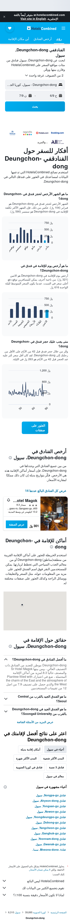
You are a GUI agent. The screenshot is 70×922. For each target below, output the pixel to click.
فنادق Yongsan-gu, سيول (50, 806)
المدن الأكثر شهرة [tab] (26, 758)
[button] (4, 16)
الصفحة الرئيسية (58, 912)
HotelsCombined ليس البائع (45, 881)
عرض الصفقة (16, 524)
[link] (35, 428)
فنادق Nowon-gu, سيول (51, 811)
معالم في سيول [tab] (55, 776)
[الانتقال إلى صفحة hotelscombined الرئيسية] (41, 28)
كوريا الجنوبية (39, 912)
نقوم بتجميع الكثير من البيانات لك (43, 888)
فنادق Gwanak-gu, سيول (51, 844)
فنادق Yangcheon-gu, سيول (48, 828)
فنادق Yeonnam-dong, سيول (48, 839)
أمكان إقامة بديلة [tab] (30, 749)
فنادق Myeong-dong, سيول (49, 849)
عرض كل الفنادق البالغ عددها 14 (45, 490)
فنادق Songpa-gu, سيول (51, 795)
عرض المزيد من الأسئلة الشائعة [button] (35, 722)
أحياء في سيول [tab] (55, 749)
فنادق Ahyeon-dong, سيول (49, 801)
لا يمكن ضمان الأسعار (39, 869)
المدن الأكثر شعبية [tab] (53, 758)
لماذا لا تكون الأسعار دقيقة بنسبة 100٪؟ (38, 895)
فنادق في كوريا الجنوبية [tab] (29, 767)
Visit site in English (33, 19)
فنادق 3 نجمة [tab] (56, 767)
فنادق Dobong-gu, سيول (51, 822)
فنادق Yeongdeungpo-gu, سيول (46, 817)
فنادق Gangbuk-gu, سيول (50, 833)
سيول (17, 912)
